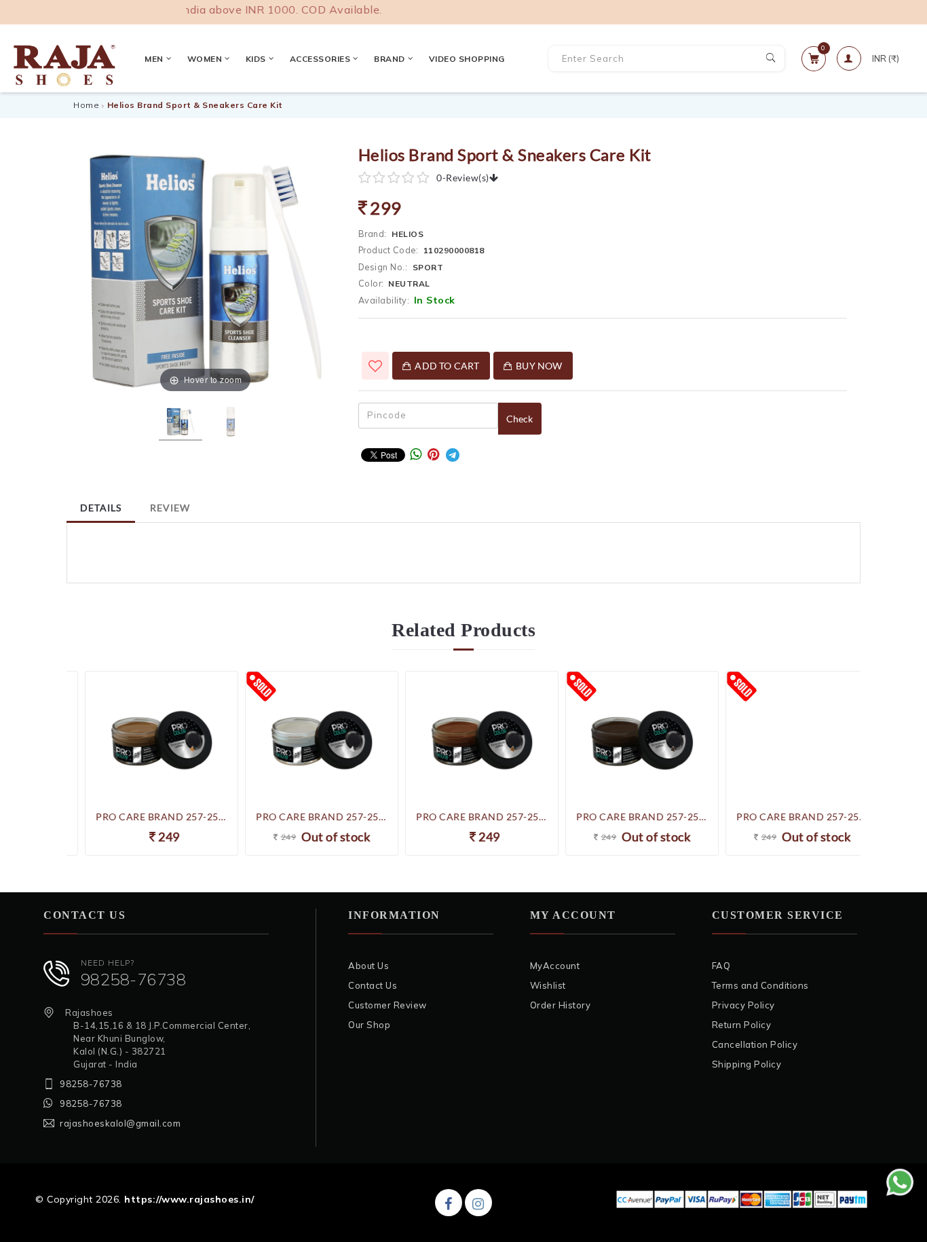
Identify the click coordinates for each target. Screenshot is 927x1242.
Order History (560, 1005)
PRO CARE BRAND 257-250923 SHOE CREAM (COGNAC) (784, 816)
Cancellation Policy (755, 1044)
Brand (389, 59)
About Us (368, 965)
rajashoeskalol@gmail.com (120, 1123)
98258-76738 (134, 979)
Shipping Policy (747, 1064)
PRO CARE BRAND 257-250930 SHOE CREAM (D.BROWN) (623, 816)
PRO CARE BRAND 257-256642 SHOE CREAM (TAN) (143, 816)
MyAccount (555, 965)
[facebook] (448, 1202)
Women (205, 59)
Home (86, 105)
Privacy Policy (743, 1005)
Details (100, 507)
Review (170, 507)
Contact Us (372, 985)
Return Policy (742, 1024)
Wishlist (548, 985)
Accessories (320, 59)
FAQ (721, 965)
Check (519, 418)
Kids (256, 59)
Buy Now (537, 365)
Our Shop (369, 1024)
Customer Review (387, 1005)
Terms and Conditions (760, 985)
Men (154, 59)
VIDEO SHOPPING (467, 59)
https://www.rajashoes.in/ (189, 1199)
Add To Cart (445, 365)
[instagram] (478, 1202)
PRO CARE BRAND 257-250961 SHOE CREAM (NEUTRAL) (303, 816)
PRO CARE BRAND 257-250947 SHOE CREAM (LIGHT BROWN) (463, 816)
